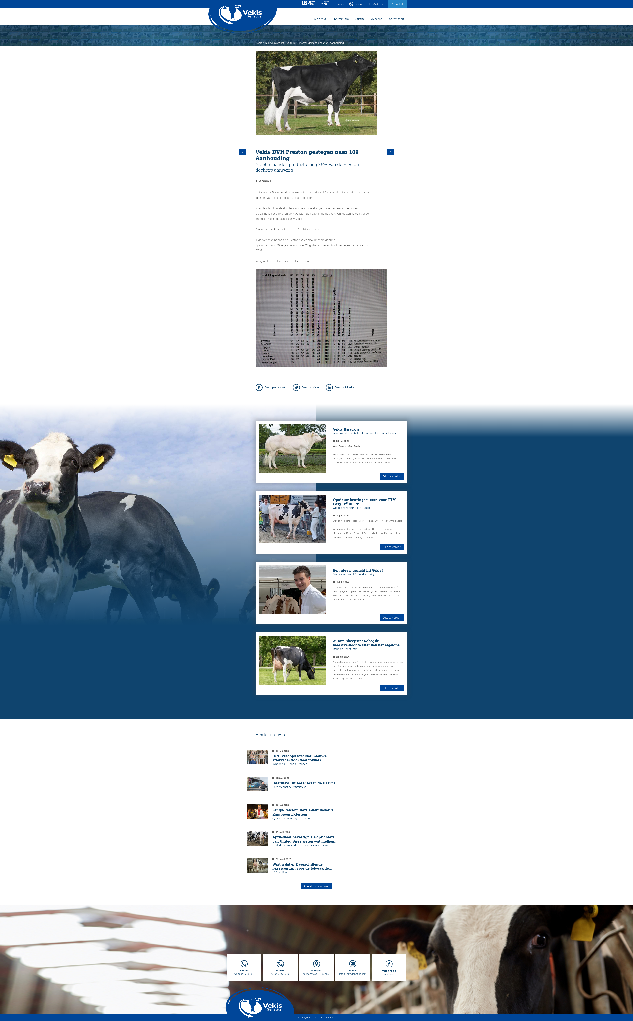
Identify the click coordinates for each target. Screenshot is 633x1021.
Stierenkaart (396, 19)
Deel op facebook (275, 387)
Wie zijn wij (320, 19)
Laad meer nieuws (317, 886)
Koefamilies (341, 19)
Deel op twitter (310, 387)
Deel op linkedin (344, 387)
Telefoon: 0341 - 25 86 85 (369, 4)
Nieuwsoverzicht (274, 43)
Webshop (376, 19)
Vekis (341, 4)
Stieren (359, 19)
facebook (389, 972)
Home (259, 43)
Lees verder (393, 476)
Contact (399, 4)
